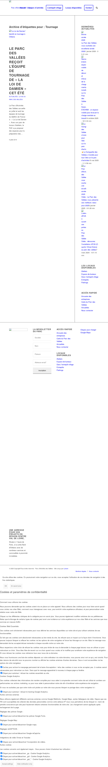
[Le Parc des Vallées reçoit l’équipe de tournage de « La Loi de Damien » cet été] (17, 37)
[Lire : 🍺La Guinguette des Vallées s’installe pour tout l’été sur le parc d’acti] (83, 149)
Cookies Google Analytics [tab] (10, 676)
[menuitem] (22, 7)
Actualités (85, 307)
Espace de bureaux (88, 274)
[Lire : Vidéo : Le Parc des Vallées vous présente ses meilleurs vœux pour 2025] (83, 194)
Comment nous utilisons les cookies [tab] (14, 602)
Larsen (66, 568)
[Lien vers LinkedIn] (93, 568)
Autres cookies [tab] (5, 745)
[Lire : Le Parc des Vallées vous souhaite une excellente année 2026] (83, 40)
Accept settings (7, 764)
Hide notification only (24, 764)
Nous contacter (87, 310)
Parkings (84, 282)
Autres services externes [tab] (9, 694)
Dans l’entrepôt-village (89, 277)
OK (6, 586)
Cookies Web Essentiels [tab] (9, 626)
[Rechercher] (97, 7)
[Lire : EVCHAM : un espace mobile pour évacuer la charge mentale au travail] (83, 107)
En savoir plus (16, 586)
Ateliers (84, 271)
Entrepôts (85, 279)
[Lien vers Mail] (97, 568)
